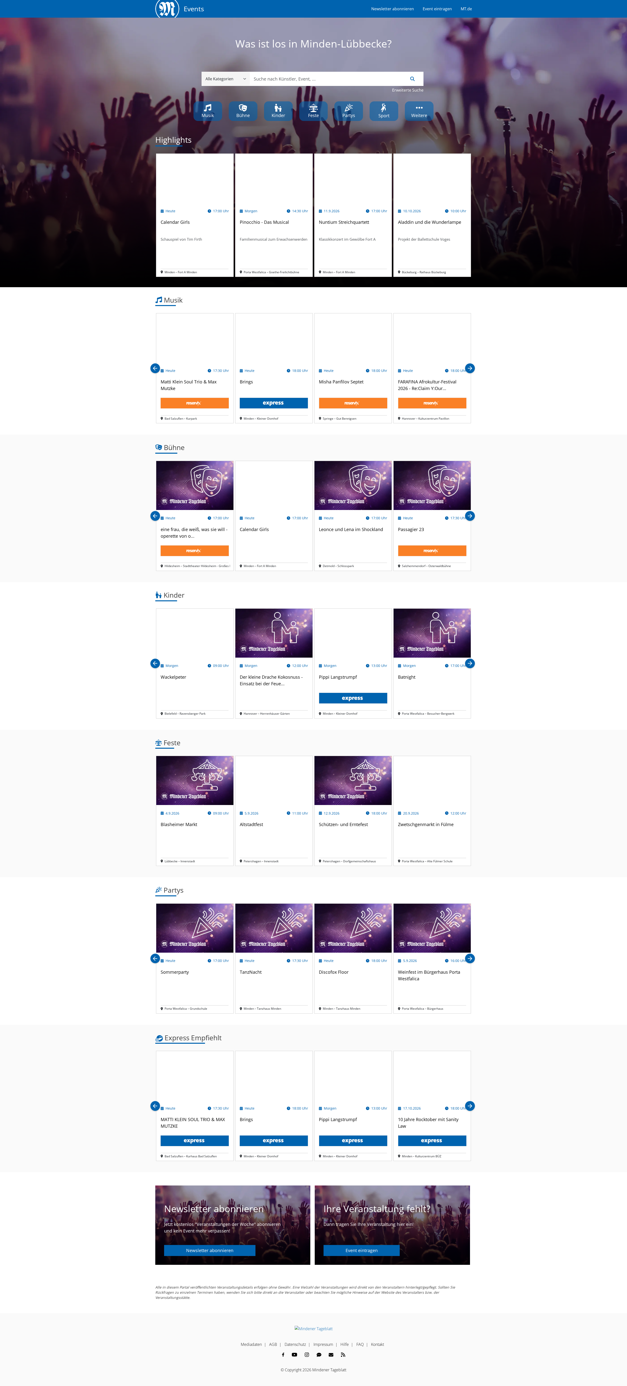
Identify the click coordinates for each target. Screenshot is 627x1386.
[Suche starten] (412, 79)
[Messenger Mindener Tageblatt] (319, 1354)
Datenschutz (295, 1344)
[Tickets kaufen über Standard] (194, 403)
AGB (273, 1344)
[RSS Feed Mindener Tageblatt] (343, 1354)
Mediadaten (251, 1344)
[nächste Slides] (470, 368)
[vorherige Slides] (155, 368)
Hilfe (344, 1344)
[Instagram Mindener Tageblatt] (307, 1354)
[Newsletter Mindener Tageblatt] (331, 1354)
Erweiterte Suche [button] (407, 90)
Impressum (323, 1344)
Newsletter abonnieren (392, 9)
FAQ (360, 1344)
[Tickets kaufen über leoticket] (194, 1140)
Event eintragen (437, 9)
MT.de (466, 9)
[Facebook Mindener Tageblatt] (283, 1354)
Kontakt (377, 1344)
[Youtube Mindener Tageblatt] (294, 1354)
